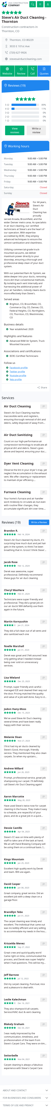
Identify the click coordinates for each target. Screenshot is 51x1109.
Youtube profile (18, 375)
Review (21, 73)
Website (7, 73)
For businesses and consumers (22, 1097)
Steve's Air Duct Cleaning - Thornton (24, 19)
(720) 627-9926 (18, 52)
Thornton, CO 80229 (21, 40)
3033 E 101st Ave (19, 46)
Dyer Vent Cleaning (19, 463)
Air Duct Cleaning (17, 406)
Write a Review (39, 522)
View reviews (14, 130)
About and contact (15, 1090)
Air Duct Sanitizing (18, 435)
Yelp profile (16, 379)
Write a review (36, 130)
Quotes (44, 73)
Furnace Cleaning (17, 492)
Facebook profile (19, 367)
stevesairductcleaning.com (25, 59)
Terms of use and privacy (18, 1105)
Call (32, 73)
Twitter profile (17, 371)
